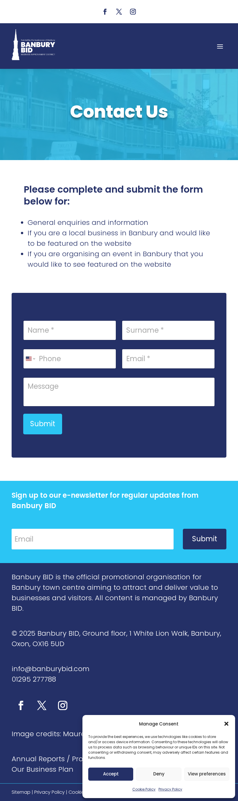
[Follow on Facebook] (105, 11)
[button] (226, 724)
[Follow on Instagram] (133, 11)
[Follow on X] (119, 11)
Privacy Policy (170, 789)
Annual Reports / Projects (56, 759)
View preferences (207, 774)
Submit (42, 424)
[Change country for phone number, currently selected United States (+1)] (30, 359)
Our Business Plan (42, 769)
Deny (159, 774)
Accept (111, 774)
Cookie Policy (144, 789)
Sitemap (21, 792)
